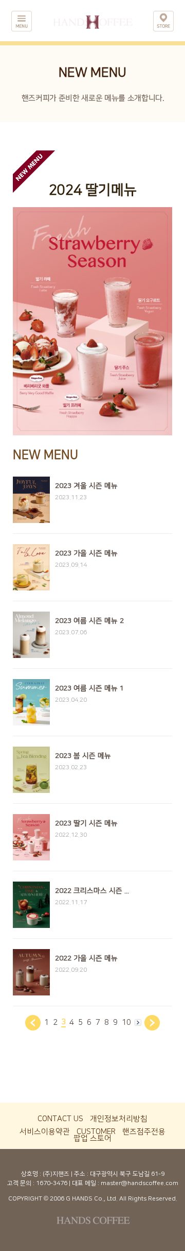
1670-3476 (51, 1183)
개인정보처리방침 (118, 1118)
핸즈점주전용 (143, 1131)
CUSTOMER (96, 1131)
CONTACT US (60, 1118)
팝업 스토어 (92, 1138)
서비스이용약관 (45, 1131)
